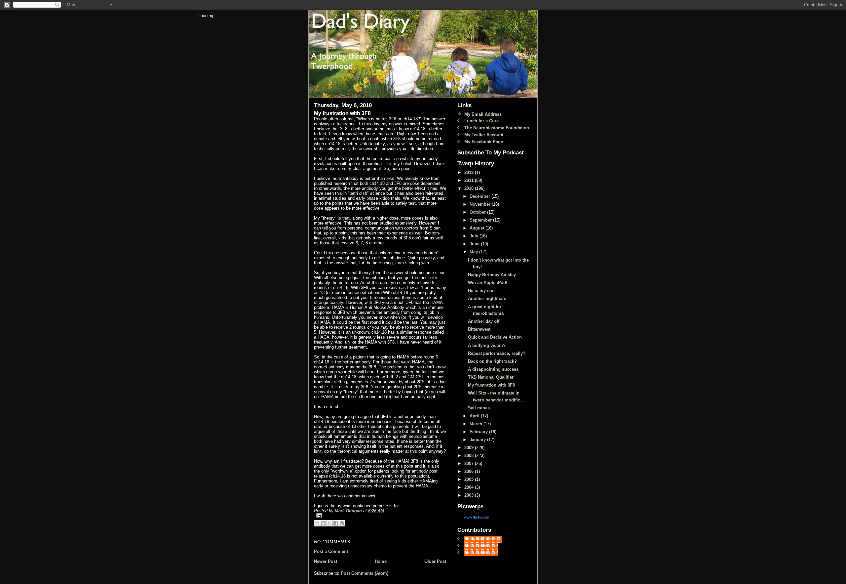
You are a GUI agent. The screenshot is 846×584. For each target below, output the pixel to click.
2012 (469, 172)
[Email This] (317, 523)
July (475, 235)
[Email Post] (380, 515)
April (475, 415)
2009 (469, 447)
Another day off (483, 321)
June (475, 243)
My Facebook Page (483, 141)
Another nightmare (487, 298)
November (481, 204)
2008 (469, 455)
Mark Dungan (484, 545)
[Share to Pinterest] (342, 523)
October (478, 212)
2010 (469, 188)
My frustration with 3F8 (491, 385)
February (479, 431)
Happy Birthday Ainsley (492, 274)
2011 (469, 180)
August (477, 228)
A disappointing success (493, 369)
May (474, 251)
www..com (476, 517)
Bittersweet (479, 329)
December (480, 196)
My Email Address (483, 114)
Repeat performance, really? (496, 353)
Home (381, 561)
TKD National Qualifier (491, 377)
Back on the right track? (492, 361)
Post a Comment (331, 551)
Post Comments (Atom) (364, 573)
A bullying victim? (487, 345)
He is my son (481, 290)
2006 (469, 471)
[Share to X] (329, 523)
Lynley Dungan (486, 538)
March (476, 423)
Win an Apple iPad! (487, 282)
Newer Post (325, 561)
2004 (469, 487)
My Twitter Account (483, 134)
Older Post (435, 561)
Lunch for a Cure (481, 120)
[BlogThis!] (323, 523)
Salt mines (479, 407)
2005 (469, 479)
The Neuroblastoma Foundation (496, 127)
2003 (469, 495)
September (481, 220)
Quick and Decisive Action (495, 337)
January (478, 439)
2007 (469, 463)
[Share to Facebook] (335, 523)
